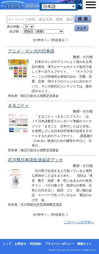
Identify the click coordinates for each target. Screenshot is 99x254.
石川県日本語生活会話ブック (35, 160)
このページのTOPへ (79, 222)
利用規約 (35, 243)
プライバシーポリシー (59, 243)
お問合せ (20, 243)
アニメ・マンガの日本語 (31, 51)
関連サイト (84, 243)
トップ (7, 243)
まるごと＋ (18, 105)
